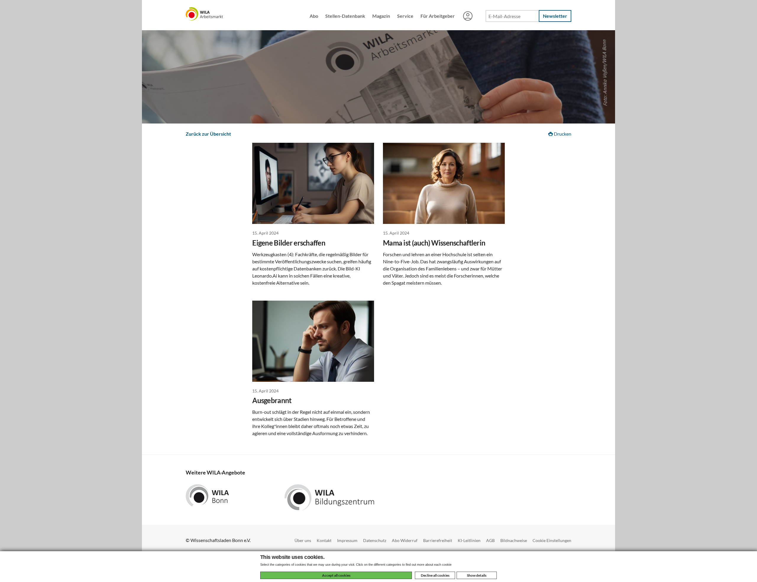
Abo (314, 16)
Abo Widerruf (405, 540)
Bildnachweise (513, 540)
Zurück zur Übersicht (208, 134)
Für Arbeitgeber (437, 16)
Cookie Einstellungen (552, 540)
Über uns (303, 540)
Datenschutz (374, 540)
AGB (490, 540)
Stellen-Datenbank (345, 16)
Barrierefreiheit (437, 540)
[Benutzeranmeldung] (468, 16)
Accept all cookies (336, 575)
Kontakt (324, 540)
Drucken (562, 134)
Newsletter (555, 16)
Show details (476, 575)
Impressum (347, 540)
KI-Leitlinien (469, 540)
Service (405, 16)
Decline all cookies (435, 575)
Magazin (381, 16)
